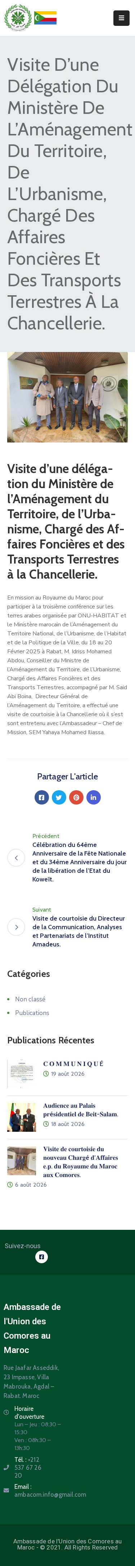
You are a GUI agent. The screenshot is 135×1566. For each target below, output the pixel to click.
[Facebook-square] (41, 1257)
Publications (32, 1013)
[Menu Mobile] (121, 18)
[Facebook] (42, 797)
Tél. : (27, 1467)
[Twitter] (59, 797)
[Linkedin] (93, 797)
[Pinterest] (76, 797)
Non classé (30, 999)
